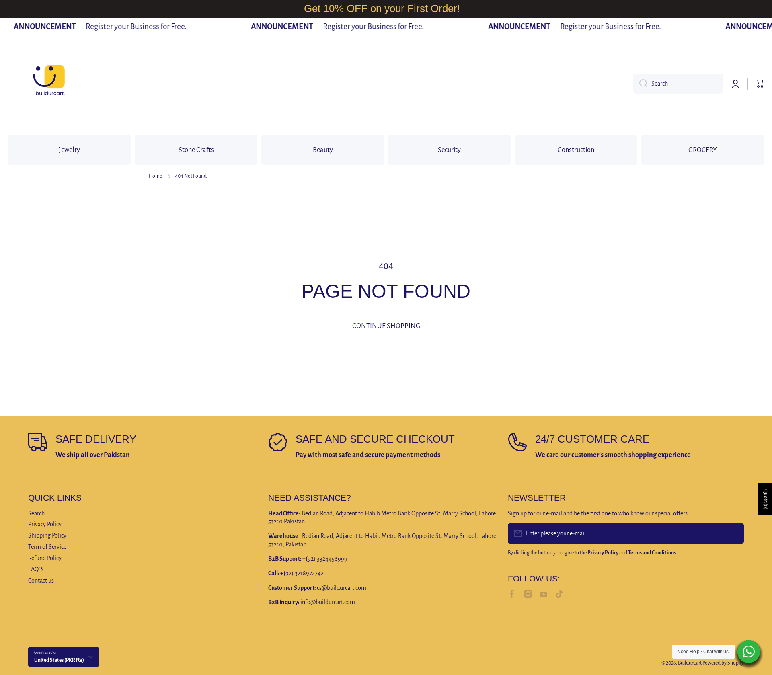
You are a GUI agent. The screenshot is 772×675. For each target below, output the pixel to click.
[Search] (640, 84)
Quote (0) (765, 499)
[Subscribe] (734, 533)
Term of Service (47, 547)
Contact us (41, 580)
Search (36, 513)
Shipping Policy (47, 535)
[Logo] (48, 83)
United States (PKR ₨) (59, 660)
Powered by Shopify (723, 663)
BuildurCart (690, 663)
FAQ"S (36, 569)
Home (155, 176)
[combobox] (678, 84)
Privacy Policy (45, 524)
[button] (760, 84)
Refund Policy (45, 558)
